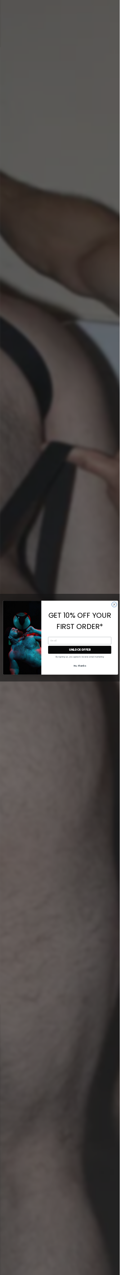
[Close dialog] (114, 604)
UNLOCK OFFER (80, 649)
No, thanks (80, 665)
